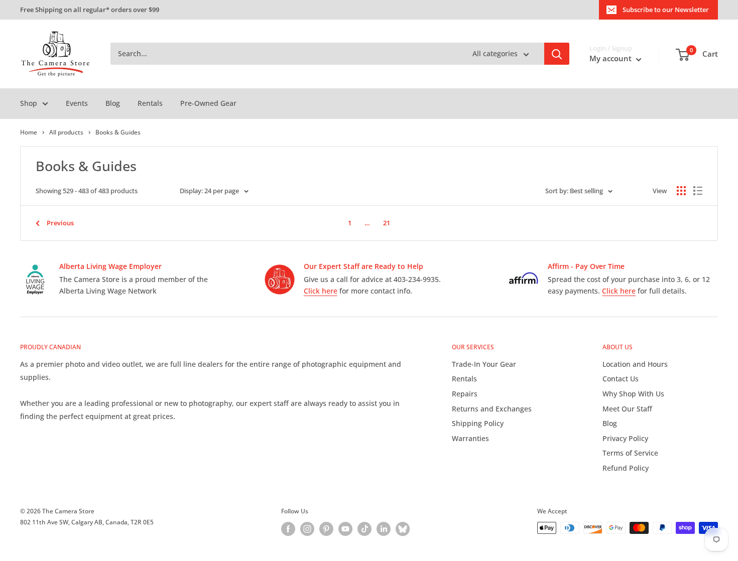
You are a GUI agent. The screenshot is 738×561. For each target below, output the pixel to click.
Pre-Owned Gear (208, 103)
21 (386, 222)
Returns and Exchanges (492, 408)
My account (611, 59)
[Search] (556, 54)
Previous (60, 222)
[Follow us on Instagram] (307, 529)
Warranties (470, 438)
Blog (112, 103)
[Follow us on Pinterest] (326, 529)
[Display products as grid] (681, 190)
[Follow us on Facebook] (288, 529)
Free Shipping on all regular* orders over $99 (89, 9)
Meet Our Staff (627, 408)
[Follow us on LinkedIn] (384, 529)
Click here (320, 291)
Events (77, 103)
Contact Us (620, 378)
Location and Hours (635, 364)
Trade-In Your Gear (484, 364)
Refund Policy (625, 468)
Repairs (464, 393)
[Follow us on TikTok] (364, 529)
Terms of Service (630, 453)
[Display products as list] (697, 190)
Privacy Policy (625, 438)
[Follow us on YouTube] (345, 529)
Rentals (150, 103)
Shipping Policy (478, 423)
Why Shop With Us (633, 393)
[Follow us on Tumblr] (403, 529)
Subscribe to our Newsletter (666, 9)
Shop (28, 103)
